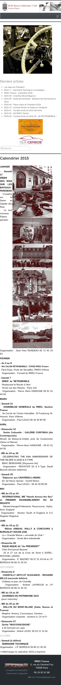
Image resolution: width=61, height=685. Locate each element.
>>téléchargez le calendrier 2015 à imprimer (23, 651)
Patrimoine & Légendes (17, 673)
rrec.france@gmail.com (43, 677)
